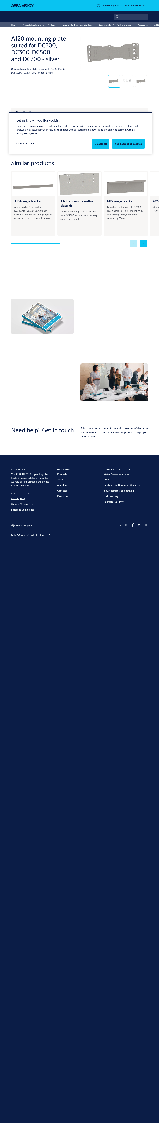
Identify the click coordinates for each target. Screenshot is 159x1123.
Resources (62, 496)
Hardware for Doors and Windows (122, 485)
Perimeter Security (114, 501)
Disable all (101, 143)
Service (61, 479)
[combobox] (131, 17)
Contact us (63, 490)
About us (62, 485)
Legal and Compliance (22, 509)
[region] (80, 133)
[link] (16, 24)
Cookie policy (18, 498)
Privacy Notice (31, 133)
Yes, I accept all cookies (128, 143)
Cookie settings (25, 143)
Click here (113, 342)
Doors (107, 479)
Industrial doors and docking (119, 490)
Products (62, 473)
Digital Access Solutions (116, 473)
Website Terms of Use (22, 504)
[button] (143, 243)
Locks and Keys (112, 496)
